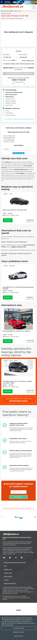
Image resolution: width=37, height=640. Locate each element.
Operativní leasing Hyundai (10, 549)
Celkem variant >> (28, 60)
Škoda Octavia (23, 241)
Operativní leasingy (28, 552)
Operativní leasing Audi (22, 550)
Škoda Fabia (4, 253)
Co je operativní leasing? (11, 119)
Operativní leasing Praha (9, 553)
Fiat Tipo (3, 241)
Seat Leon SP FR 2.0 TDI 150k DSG (15, 210)
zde (12, 625)
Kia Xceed (19, 253)
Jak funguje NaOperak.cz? (27, 119)
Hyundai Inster (12, 253)
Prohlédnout (7, 220)
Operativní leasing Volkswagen (10, 547)
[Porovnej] (13, 84)
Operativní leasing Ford (23, 549)
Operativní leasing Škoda (25, 547)
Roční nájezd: (6, 54)
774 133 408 (21, 80)
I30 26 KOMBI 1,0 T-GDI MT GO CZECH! (16, 331)
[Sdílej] (24, 84)
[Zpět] (2, 11)
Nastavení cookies (18, 632)
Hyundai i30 (10, 241)
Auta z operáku (18, 552)
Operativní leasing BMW (9, 550)
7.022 (13, 246)
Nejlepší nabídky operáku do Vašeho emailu (19, 485)
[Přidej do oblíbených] (18, 84)
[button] (35, 517)
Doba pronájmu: (23, 54)
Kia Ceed (16, 241)
